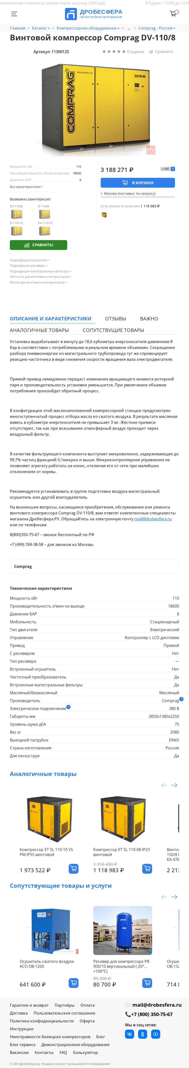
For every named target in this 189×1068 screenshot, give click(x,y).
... (128, 28)
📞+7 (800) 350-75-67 (149, 1014)
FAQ (63, 1052)
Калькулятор (85, 1052)
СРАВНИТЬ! (42, 244)
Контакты (44, 1052)
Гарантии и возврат (29, 1005)
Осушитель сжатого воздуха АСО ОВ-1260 (47, 964)
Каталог (39, 28)
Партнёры (65, 1005)
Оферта (87, 1021)
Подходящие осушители (30, 260)
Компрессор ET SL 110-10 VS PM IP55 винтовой (46, 852)
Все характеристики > (26, 186)
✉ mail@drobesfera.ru (153, 1005)
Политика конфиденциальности (42, 1021)
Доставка (19, 1013)
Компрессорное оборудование (87, 28)
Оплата (87, 1005)
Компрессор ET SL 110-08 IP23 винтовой (121, 852)
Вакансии (19, 1052)
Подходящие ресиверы (29, 265)
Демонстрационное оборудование (75, 1044)
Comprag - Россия (156, 28)
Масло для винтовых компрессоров (38, 282)
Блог (100, 1036)
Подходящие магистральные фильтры (40, 271)
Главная (17, 28)
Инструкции (22, 1029)
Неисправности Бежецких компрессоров (50, 1036)
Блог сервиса (22, 1044)
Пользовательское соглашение (64, 1013)
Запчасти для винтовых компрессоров (40, 276)
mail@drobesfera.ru (153, 519)
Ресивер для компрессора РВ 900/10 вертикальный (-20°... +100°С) (121, 966)
